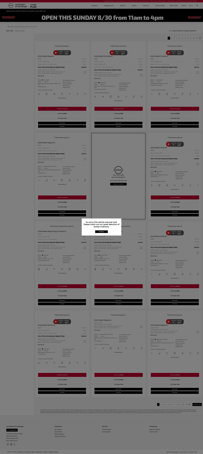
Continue (101, 231)
